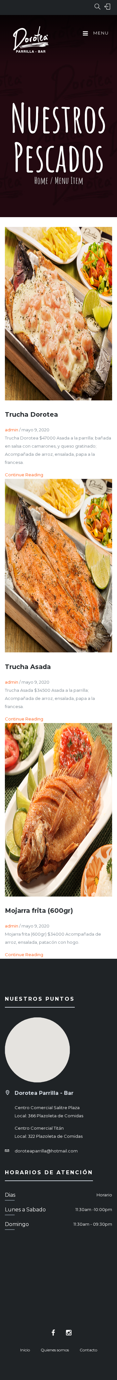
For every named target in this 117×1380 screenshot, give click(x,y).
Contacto (88, 1349)
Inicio (25, 1349)
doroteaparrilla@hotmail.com (46, 1150)
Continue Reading (24, 474)
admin (11, 429)
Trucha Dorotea (31, 414)
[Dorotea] (31, 40)
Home (41, 180)
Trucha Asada (28, 667)
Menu (100, 32)
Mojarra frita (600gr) (39, 910)
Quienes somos (55, 1349)
